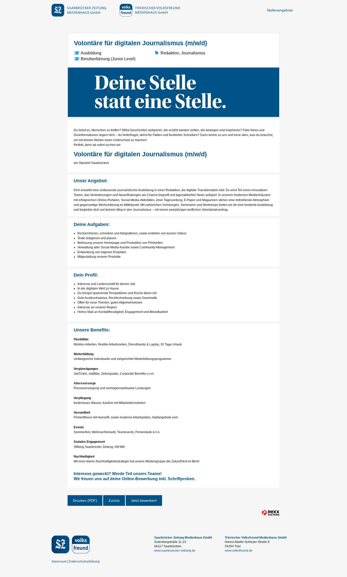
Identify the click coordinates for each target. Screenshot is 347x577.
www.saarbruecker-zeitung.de (174, 550)
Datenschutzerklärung (84, 561)
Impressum (59, 561)
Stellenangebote (280, 10)
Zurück (114, 500)
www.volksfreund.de (239, 550)
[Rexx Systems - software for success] (270, 512)
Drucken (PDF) (85, 500)
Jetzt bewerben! (144, 500)
